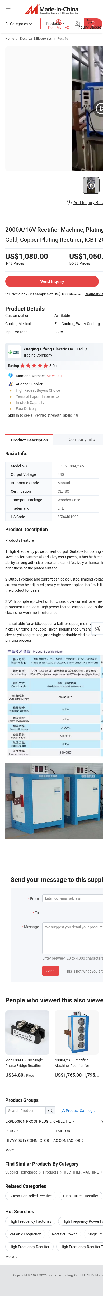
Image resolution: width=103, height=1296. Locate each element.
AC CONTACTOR (66, 1140)
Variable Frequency (25, 1233)
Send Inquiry (52, 281)
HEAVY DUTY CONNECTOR (27, 1140)
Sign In (13, 415)
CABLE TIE (62, 1121)
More (10, 1256)
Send (50, 970)
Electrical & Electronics (36, 38)
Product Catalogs (80, 1110)
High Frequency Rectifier (29, 1246)
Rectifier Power (64, 1233)
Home (9, 38)
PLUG (10, 1130)
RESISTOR (61, 1130)
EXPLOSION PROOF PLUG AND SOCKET (29, 1121)
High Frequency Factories (30, 1221)
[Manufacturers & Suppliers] (51, 9)
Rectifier (63, 38)
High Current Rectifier (80, 1195)
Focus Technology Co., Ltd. (67, 1275)
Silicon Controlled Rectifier (31, 1195)
